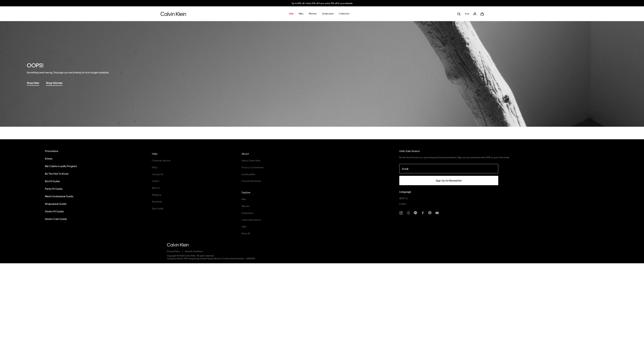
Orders (155, 180)
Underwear (247, 213)
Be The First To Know (56, 173)
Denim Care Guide (56, 219)
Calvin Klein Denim (251, 219)
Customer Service (161, 160)
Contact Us (157, 174)
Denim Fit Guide (54, 211)
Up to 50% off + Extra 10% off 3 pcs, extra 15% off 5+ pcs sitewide (322, 3)
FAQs (154, 167)
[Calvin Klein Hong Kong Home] (173, 15)
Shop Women (54, 83)
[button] (291, 14)
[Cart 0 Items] (482, 13)
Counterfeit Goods (251, 180)
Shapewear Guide (55, 203)
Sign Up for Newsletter (449, 180)
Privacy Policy (173, 251)
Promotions (51, 151)
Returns (156, 187)
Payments (157, 201)
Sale (244, 226)
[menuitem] (467, 13)
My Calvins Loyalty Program (61, 166)
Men (244, 199)
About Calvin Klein (251, 160)
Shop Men (33, 83)
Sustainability (248, 174)
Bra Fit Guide (52, 181)
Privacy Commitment (252, 167)
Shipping (156, 194)
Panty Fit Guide (54, 188)
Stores (48, 158)
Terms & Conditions (194, 251)
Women (246, 206)
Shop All (246, 233)
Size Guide (157, 208)
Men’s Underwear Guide (59, 196)
